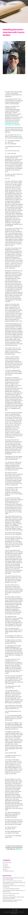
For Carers (5, 864)
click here (16, 135)
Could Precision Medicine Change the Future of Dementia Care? (14, 891)
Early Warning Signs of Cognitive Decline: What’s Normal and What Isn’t (12, 900)
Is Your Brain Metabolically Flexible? (11, 888)
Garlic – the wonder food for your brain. (12, 881)
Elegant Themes (14, 912)
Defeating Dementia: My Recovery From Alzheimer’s (13, 124)
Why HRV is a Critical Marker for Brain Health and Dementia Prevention (13, 897)
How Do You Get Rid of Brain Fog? (11, 893)
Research (5, 869)
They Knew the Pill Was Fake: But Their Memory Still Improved (14, 886)
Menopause (5, 866)
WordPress (14, 913)
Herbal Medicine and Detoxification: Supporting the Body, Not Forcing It (14, 883)
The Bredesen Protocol (8, 871)
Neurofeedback (6, 867)
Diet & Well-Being (7, 862)
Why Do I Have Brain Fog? (9, 895)
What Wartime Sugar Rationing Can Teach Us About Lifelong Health (13, 878)
